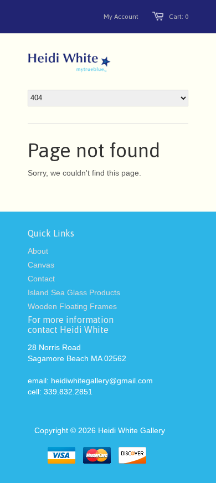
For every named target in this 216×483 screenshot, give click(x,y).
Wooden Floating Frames (72, 306)
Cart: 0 (178, 16)
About (38, 250)
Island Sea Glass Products (74, 292)
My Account (121, 16)
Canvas (41, 264)
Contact (41, 278)
